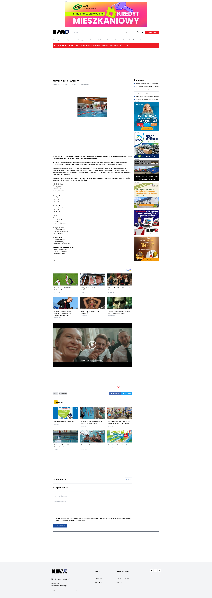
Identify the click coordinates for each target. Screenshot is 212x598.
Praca (109, 40)
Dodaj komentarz (60, 526)
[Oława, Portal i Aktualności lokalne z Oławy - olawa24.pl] (61, 32)
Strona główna (58, 40)
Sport (117, 40)
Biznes (92, 40)
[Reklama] (106, 14)
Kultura (100, 40)
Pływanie (55, 393)
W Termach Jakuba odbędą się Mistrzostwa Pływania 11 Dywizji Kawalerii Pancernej (147, 87)
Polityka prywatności (123, 578)
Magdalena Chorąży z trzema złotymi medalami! (147, 99)
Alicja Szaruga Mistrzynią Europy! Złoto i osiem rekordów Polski (102, 45)
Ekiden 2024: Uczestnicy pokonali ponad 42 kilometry (147, 96)
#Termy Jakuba (63, 393)
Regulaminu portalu (92, 518)
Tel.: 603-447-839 (57, 584)
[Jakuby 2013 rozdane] (92, 107)
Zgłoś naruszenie (123, 387)
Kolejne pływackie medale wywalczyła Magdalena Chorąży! (147, 83)
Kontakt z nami (145, 40)
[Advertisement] (106, 63)
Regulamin (120, 582)
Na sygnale (82, 40)
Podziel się (127, 393)
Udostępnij (115, 393)
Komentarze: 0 (84, 84)
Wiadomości (99, 582)
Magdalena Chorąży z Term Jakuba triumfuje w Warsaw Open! (147, 93)
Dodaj (128, 479)
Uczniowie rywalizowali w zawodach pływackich (147, 90)
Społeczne (70, 40)
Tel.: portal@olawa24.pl (58, 586)
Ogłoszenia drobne (129, 40)
